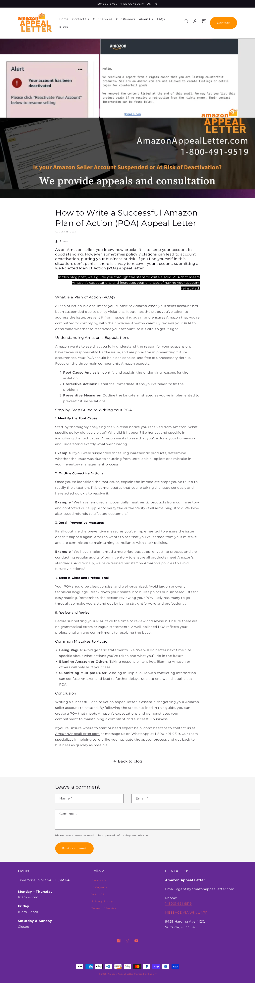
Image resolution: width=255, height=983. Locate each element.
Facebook (98, 880)
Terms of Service (104, 908)
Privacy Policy (102, 901)
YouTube (97, 894)
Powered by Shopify (145, 974)
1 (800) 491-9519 (178, 903)
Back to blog (130, 761)
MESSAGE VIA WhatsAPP (186, 912)
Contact (223, 23)
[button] (186, 21)
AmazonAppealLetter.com (77, 734)
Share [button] (64, 241)
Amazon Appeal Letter (120, 974)
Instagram (99, 887)
